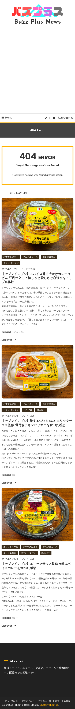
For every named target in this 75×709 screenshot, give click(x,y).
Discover (7, 340)
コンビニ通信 (28, 269)
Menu (8, 117)
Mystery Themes (49, 705)
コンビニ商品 (49, 256)
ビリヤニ (28, 409)
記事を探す (64, 118)
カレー (24, 332)
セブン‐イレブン (11, 262)
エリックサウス (10, 546)
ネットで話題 (11, 701)
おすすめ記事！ (10, 256)
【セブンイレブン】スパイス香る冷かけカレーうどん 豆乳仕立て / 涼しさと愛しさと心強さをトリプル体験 (37, 278)
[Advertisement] (37, 69)
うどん (15, 332)
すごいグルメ (28, 701)
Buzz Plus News (37, 22)
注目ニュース (45, 701)
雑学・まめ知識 (62, 701)
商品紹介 (41, 409)
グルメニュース (30, 256)
